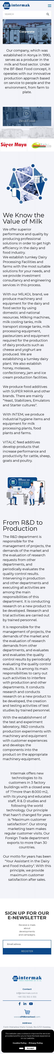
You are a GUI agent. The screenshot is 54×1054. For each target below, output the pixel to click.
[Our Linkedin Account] (24, 1004)
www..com (27, 1017)
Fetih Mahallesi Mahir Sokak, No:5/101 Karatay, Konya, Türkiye (27, 1028)
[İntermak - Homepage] (16, 5)
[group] (13, 145)
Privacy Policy (36, 1043)
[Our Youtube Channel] (31, 1004)
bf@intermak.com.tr (27, 993)
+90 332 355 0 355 (27, 997)
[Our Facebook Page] (20, 1004)
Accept (30, 1048)
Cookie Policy (20, 1043)
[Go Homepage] (27, 982)
